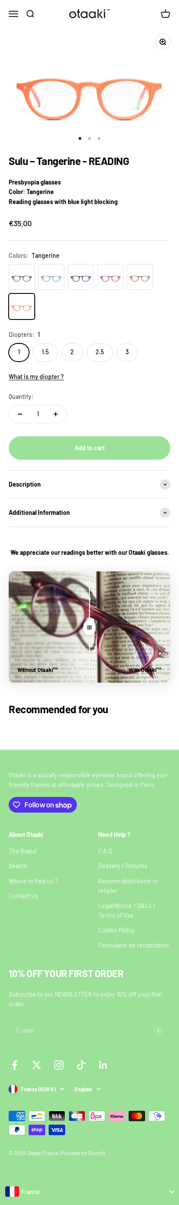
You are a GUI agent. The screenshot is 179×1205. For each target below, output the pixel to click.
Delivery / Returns (122, 865)
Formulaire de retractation (133, 945)
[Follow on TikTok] (81, 1065)
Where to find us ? (33, 881)
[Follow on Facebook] (14, 1065)
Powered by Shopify (83, 1153)
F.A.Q (105, 851)
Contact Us (23, 895)
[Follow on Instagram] (59, 1065)
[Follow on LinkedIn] (103, 1065)
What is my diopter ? (36, 376)
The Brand (22, 851)
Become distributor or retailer (128, 885)
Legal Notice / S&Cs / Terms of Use (127, 910)
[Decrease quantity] (20, 414)
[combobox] (89, 1191)
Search (18, 865)
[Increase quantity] (55, 414)
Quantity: (21, 396)
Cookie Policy (116, 930)
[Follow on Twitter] (37, 1065)
